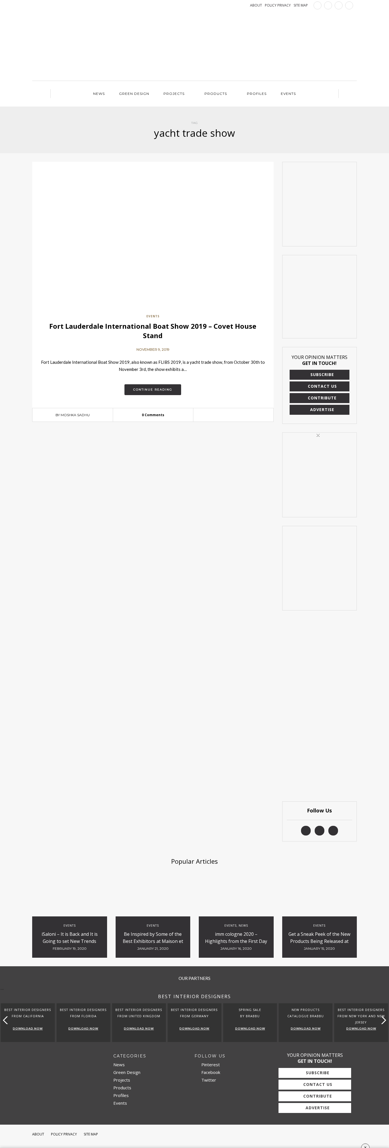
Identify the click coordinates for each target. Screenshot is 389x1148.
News (99, 93)
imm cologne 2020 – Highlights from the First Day (236, 937)
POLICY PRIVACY (278, 5)
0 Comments (153, 414)
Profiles (257, 93)
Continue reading (152, 389)
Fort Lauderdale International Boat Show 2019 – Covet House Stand (152, 330)
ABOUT (256, 5)
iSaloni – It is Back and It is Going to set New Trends (70, 937)
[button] (382, 1020)
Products (215, 93)
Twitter (208, 1080)
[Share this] (224, 415)
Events (288, 93)
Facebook (210, 1072)
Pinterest (210, 1064)
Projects (174, 93)
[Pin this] (241, 415)
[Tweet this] (233, 415)
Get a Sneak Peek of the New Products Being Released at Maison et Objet (319, 941)
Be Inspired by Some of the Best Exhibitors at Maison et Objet (153, 941)
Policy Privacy (64, 1134)
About (38, 1134)
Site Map (91, 1134)
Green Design (134, 93)
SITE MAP (301, 5)
